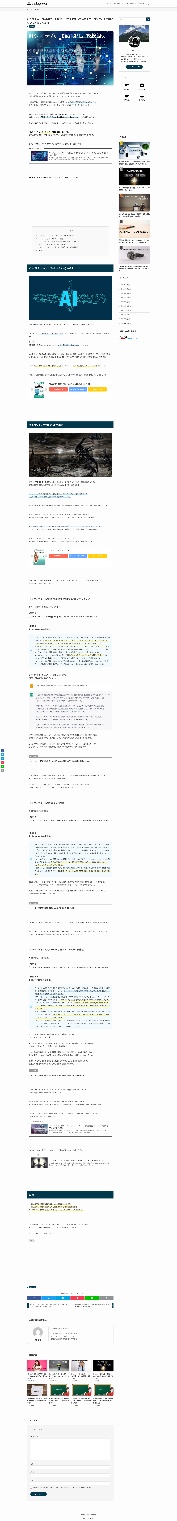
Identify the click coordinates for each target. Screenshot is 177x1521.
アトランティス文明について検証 (51, 238)
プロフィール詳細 (134, 67)
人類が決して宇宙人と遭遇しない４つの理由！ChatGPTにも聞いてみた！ (76, 1160)
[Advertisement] (70, 205)
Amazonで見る (97, 389)
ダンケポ (37, 1340)
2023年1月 (125, 302)
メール (33, 1472)
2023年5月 (125, 285)
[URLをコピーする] (106, 1298)
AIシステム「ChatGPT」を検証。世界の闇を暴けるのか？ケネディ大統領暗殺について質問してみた (78, 154)
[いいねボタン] (31, 1240)
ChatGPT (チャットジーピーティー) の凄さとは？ (57, 235)
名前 (32, 1464)
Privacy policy (85, 1515)
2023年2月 (126, 297)
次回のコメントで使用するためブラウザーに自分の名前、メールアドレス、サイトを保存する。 (63, 1488)
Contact (93, 1515)
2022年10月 (126, 310)
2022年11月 (126, 306)
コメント (34, 1437)
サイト (32, 1480)
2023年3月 (126, 293)
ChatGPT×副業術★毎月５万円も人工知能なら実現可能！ (70, 384)
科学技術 (32, 26)
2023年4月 (126, 289)
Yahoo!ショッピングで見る (78, 389)
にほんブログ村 (133, 338)
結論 (40, 250)
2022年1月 (126, 323)
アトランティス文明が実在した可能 (53, 244)
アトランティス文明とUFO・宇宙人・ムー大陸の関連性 (60, 247)
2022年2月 (125, 319)
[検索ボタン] (147, 3)
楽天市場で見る (58, 389)
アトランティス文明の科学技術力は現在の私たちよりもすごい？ (63, 241)
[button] (34, 1298)
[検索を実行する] (148, 19)
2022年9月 (125, 314)
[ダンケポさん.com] (37, 4)
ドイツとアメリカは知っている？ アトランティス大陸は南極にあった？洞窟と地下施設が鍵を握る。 (78, 1127)
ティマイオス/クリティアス (59, 550)
